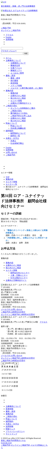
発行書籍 (14, 81)
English (8, 37)
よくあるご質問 (17, 73)
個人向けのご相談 (18, 98)
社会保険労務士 (17, 143)
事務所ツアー (16, 71)
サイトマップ (11, 434)
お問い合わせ (11, 152)
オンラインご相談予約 (20, 445)
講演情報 (14, 83)
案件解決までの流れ (19, 113)
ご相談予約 (10, 155)
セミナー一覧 (11, 184)
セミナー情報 (16, 101)
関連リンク (10, 429)
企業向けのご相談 (18, 96)
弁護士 (13, 141)
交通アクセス (16, 68)
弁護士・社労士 (12, 138)
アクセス (9, 35)
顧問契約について (18, 133)
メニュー (13, 51)
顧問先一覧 (15, 136)
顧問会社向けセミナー (19, 273)
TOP (7, 177)
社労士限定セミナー (19, 278)
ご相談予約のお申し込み (20, 116)
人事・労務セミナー (19, 275)
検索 (25, 53)
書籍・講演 (10, 76)
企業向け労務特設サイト (20, 103)
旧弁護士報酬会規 (18, 128)
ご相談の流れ (11, 106)
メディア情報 (16, 86)
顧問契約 (9, 131)
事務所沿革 (15, 66)
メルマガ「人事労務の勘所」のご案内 (26, 88)
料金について (11, 123)
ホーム (8, 58)
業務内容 (9, 91)
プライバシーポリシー (15, 431)
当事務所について (13, 60)
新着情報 (9, 409)
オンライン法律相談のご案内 (22, 108)
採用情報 (9, 39)
